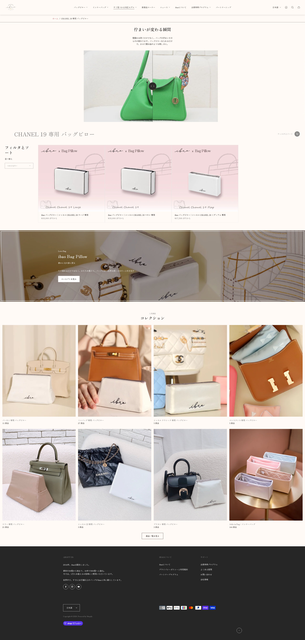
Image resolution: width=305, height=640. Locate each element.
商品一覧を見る (152, 536)
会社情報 (204, 579)
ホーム (55, 18)
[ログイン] (286, 7)
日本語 (275, 7)
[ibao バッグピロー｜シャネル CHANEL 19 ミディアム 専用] (205, 178)
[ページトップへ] (239, 630)
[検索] (292, 7)
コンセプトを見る (68, 279)
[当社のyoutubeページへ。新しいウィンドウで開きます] (78, 586)
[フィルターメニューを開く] (297, 134)
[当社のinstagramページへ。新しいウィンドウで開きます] (72, 586)
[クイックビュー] (99, 150)
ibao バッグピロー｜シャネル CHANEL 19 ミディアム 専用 (200, 215)
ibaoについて (164, 564)
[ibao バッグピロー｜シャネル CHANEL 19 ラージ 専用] (71, 178)
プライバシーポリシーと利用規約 (173, 569)
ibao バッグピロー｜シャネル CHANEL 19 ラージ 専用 (64, 215)
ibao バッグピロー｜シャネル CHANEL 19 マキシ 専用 (131, 215)
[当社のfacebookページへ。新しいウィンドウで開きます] (65, 586)
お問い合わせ (206, 574)
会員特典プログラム (209, 564)
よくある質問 (206, 569)
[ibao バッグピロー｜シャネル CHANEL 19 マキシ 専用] (138, 178)
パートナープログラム (168, 574)
